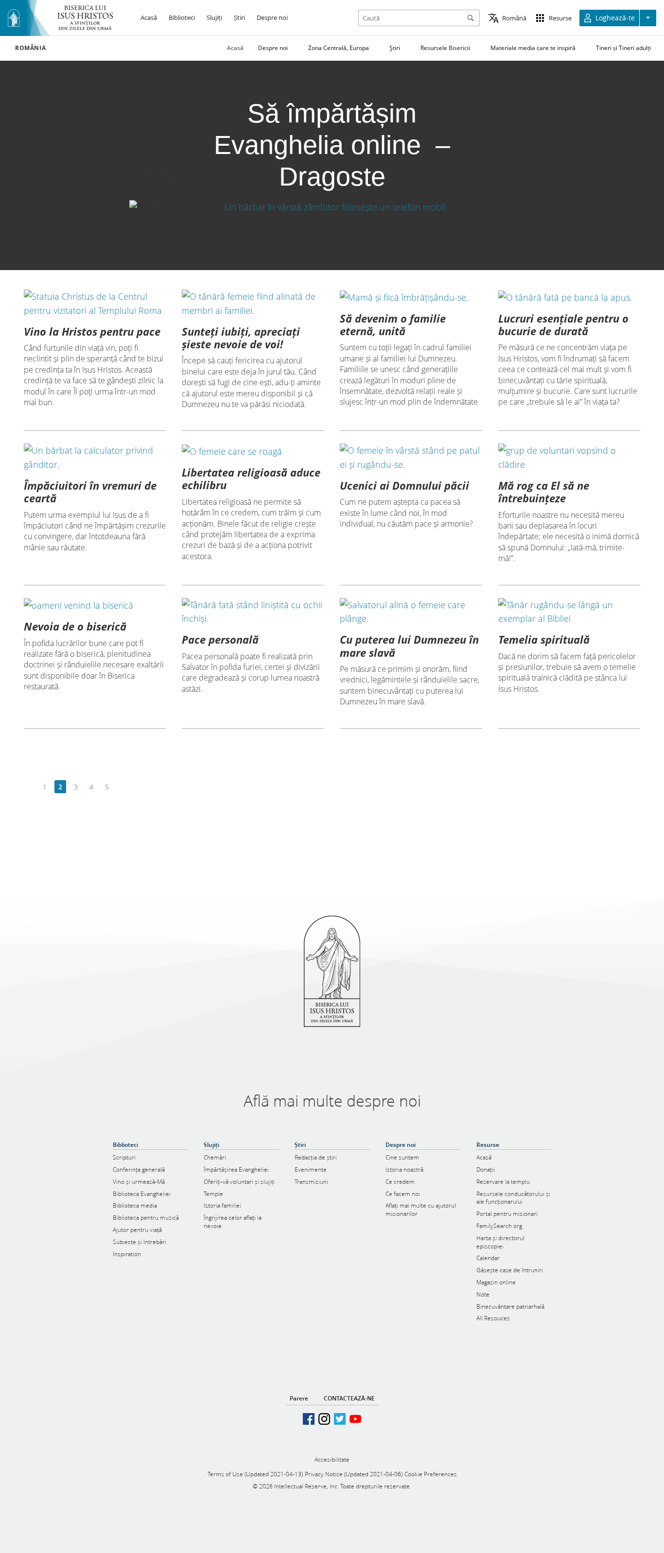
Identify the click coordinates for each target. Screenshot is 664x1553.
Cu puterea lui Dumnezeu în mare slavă (409, 645)
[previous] (29, 787)
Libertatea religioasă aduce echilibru (251, 478)
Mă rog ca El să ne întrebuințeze (543, 491)
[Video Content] (332, 206)
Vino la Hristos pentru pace (92, 331)
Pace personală (220, 639)
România (30, 48)
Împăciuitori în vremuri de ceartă (90, 491)
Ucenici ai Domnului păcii (404, 485)
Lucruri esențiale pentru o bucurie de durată (563, 324)
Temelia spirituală (544, 639)
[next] (122, 787)
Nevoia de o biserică (75, 626)
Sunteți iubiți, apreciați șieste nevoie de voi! (241, 337)
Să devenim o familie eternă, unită (393, 324)
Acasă (235, 48)
